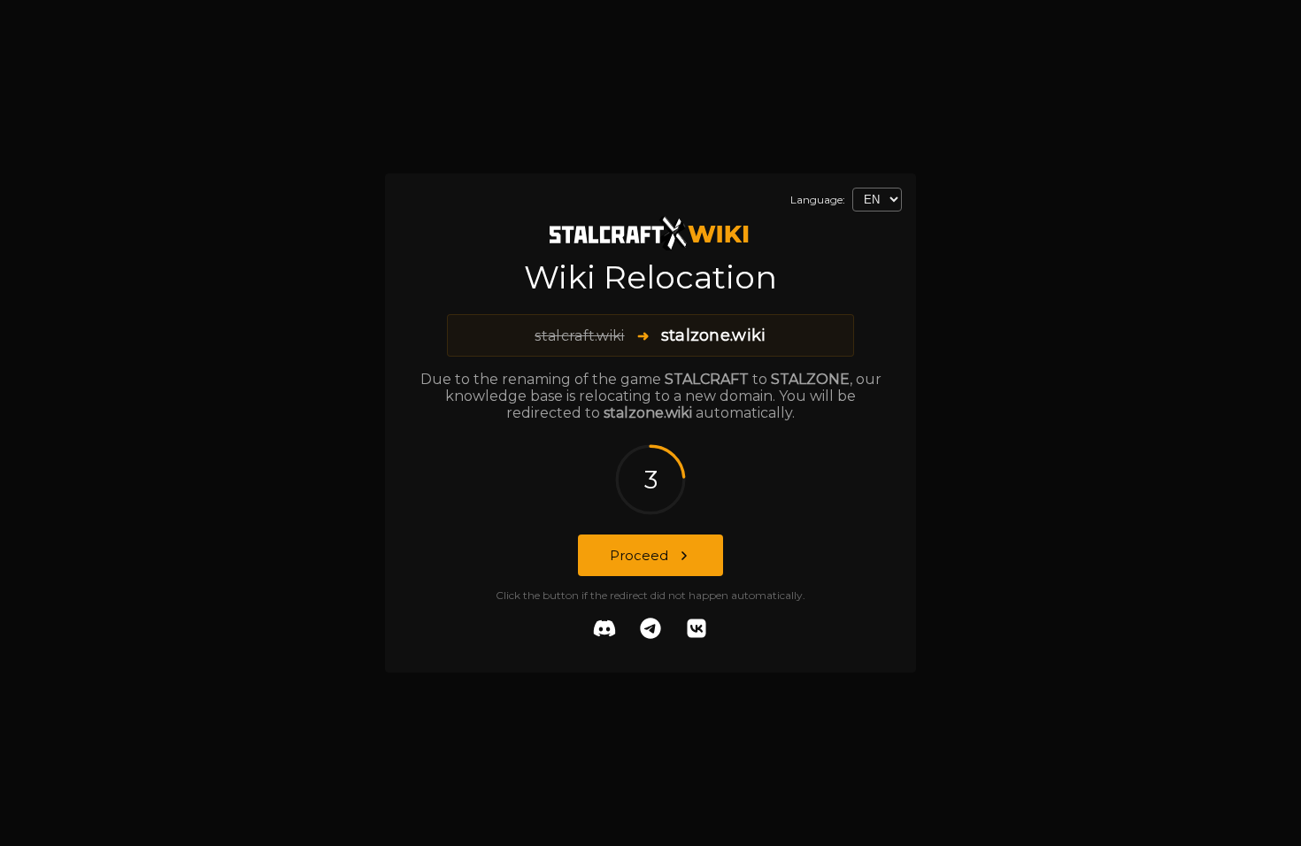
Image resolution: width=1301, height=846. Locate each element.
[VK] (696, 630)
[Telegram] (650, 630)
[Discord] (604, 630)
